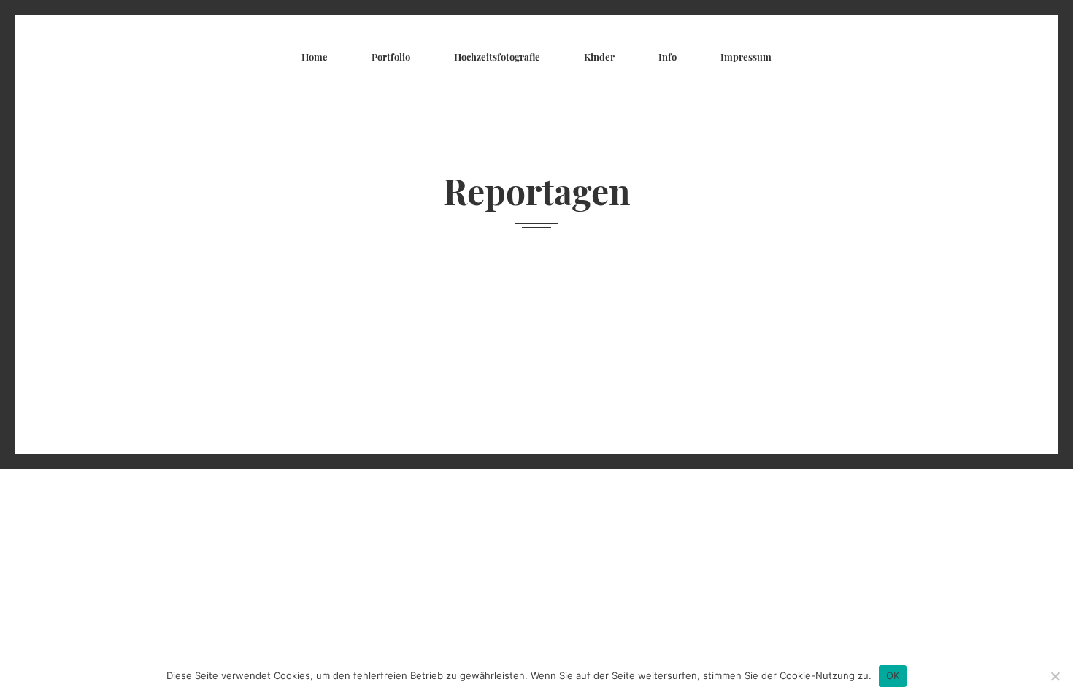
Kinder (599, 56)
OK (893, 675)
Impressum (746, 56)
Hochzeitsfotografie (497, 56)
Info (667, 56)
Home (314, 56)
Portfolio (391, 56)
